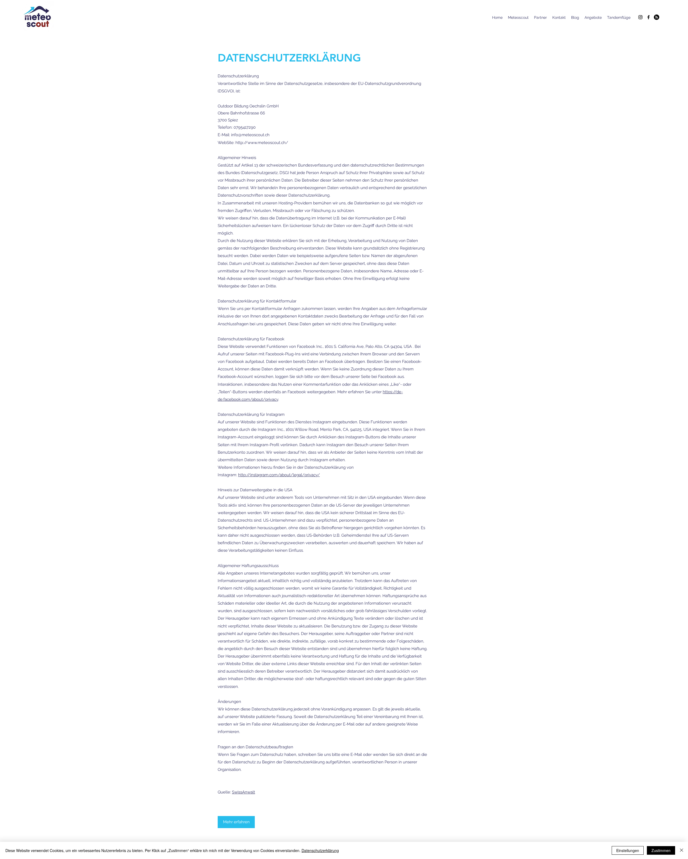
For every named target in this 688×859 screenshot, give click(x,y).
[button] (236, 822)
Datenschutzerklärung (320, 850)
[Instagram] (640, 17)
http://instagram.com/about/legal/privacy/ (279, 474)
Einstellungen (627, 850)
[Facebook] (648, 17)
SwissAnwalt (243, 792)
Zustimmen (661, 850)
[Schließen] (681, 850)
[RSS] (656, 17)
